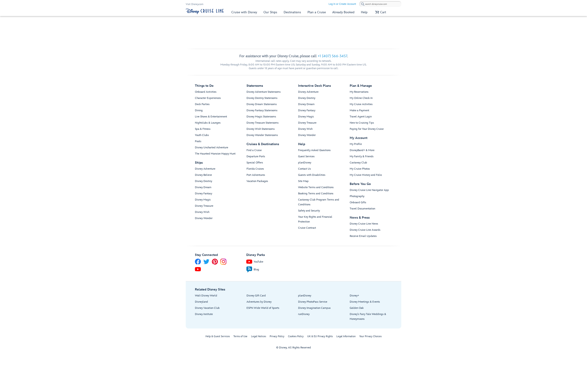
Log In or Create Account (342, 4)
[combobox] (380, 4)
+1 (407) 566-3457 (332, 56)
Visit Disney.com (194, 4)
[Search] (362, 4)
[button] (380, 12)
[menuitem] (244, 12)
